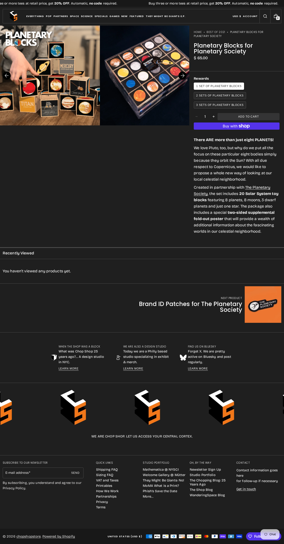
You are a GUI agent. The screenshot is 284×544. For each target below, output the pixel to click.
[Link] (142, 3)
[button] (265, 16)
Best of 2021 (216, 32)
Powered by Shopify (58, 536)
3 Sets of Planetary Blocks (220, 105)
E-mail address (17, 473)
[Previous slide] (7, 76)
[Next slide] (182, 76)
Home (198, 32)
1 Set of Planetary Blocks (219, 86)
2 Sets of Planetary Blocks (220, 95)
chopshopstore (28, 536)
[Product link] (200, 304)
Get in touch (246, 489)
